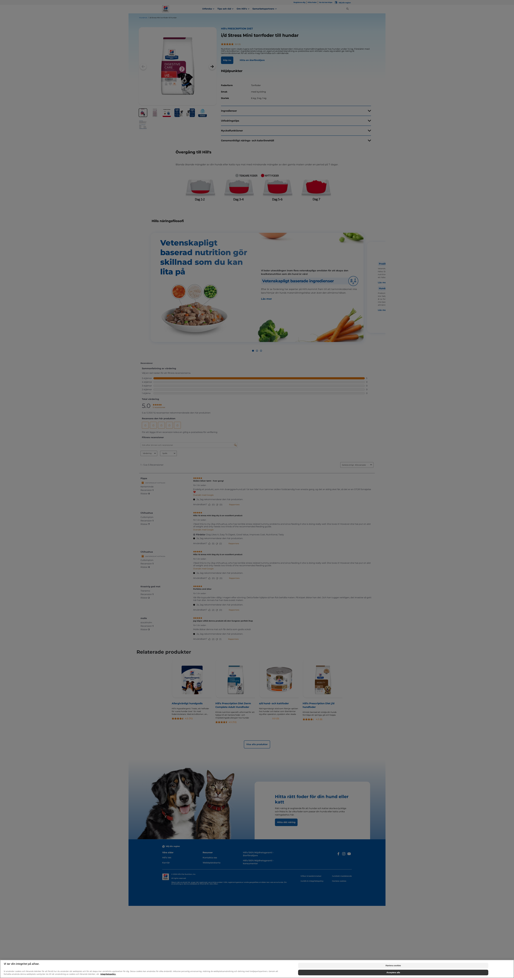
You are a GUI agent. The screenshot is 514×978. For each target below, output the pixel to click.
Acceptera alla (393, 972)
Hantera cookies (393, 965)
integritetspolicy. (108, 974)
